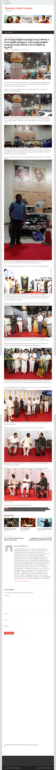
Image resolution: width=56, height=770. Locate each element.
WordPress (44, 768)
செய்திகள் (10, 37)
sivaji (17, 510)
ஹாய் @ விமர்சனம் (25, 529)
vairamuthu (42, 510)
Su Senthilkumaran (15, 49)
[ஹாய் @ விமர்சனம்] (28, 527)
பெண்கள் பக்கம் (15, 37)
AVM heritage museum (43, 508)
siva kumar (13, 510)
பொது (19, 37)
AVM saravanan (8, 509)
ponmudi (48, 509)
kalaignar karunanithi (30, 509)
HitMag (50, 768)
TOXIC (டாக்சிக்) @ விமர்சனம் (44, 529)
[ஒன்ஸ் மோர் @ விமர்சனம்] (11, 527)
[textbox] (28, 294)
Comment (7, 595)
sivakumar (22, 510)
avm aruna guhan (27, 508)
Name (6, 613)
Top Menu (7, 1)
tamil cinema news (34, 510)
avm (21, 508)
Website (6, 626)
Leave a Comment (24, 49)
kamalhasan (39, 509)
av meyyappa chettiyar (14, 508)
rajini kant (7, 510)
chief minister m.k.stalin (18, 509)
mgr (44, 509)
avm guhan (34, 508)
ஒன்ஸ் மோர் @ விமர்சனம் (10, 529)
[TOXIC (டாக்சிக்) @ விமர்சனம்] (44, 527)
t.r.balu (27, 510)
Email (6, 619)
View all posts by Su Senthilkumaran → (22, 581)
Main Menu (9, 32)
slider (6, 37)
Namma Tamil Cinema (18, 8)
